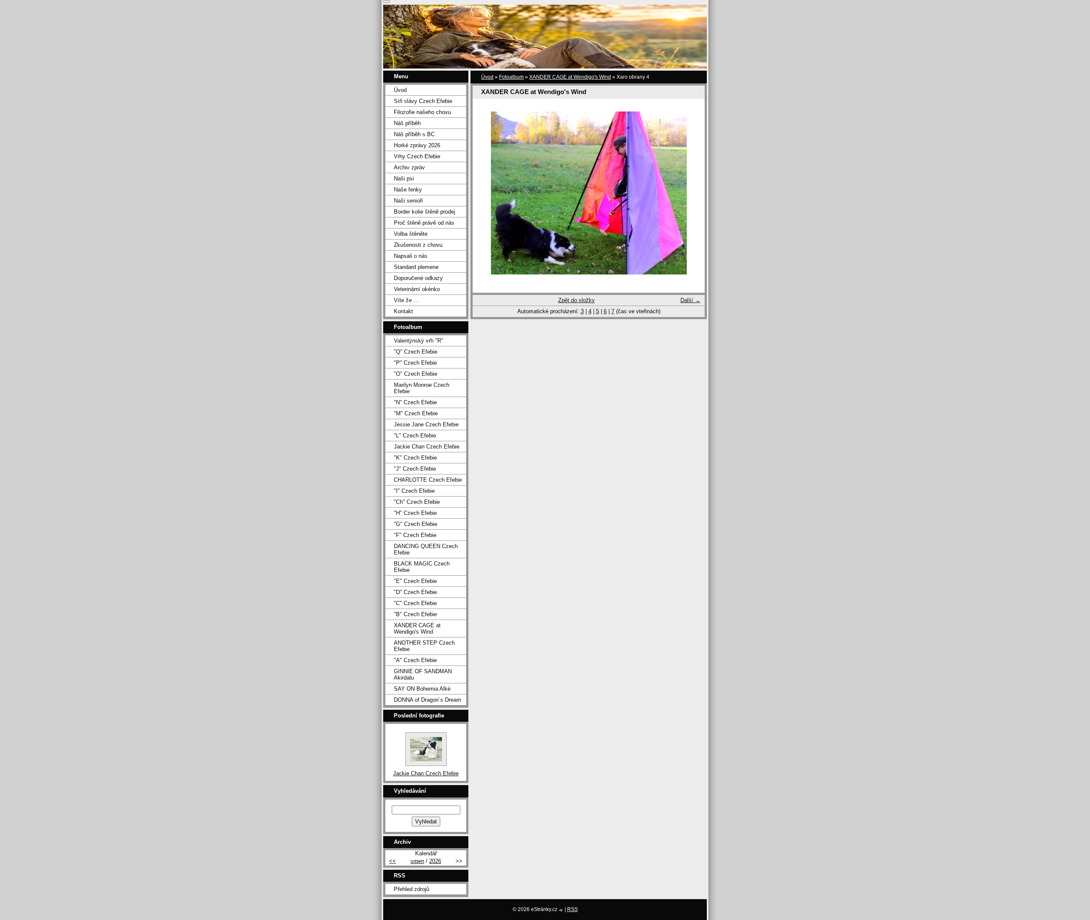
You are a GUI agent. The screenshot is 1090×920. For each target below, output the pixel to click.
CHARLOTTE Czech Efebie (428, 480)
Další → (690, 300)
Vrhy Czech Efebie (417, 156)
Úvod (487, 77)
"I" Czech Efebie (414, 491)
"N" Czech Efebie (415, 402)
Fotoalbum (511, 77)
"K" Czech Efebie (415, 457)
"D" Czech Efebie (415, 592)
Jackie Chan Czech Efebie (426, 446)
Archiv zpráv (409, 167)
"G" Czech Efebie (415, 524)
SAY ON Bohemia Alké (422, 689)
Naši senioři (408, 200)
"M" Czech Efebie (416, 413)
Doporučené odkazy (418, 278)
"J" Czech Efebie (415, 469)
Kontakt (403, 311)
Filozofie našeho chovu (422, 112)
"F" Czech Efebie (415, 535)
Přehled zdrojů (411, 889)
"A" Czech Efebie (415, 660)
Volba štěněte (410, 234)
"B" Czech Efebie (415, 614)
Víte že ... (406, 300)
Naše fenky (408, 189)
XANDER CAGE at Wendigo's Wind (570, 77)
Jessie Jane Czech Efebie (426, 424)
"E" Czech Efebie (415, 581)
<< (392, 861)
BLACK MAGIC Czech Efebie (422, 566)
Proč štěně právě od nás (424, 223)
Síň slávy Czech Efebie (423, 101)
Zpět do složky (576, 300)
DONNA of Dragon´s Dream (427, 700)
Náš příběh (407, 123)
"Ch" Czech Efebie (417, 502)
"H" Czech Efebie (415, 513)
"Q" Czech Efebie (415, 352)
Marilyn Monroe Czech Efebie (421, 388)
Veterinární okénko (417, 289)
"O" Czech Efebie (415, 374)
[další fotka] (690, 192)
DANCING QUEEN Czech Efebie (426, 549)
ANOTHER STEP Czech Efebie (424, 646)
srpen (417, 861)
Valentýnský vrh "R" (418, 340)
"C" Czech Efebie (415, 603)
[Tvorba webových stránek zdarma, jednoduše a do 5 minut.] (562, 910)
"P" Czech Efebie (415, 363)
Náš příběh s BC (414, 134)
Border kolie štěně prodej (424, 212)
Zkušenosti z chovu (418, 245)
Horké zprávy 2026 (417, 145)
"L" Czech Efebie (415, 435)
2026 (435, 861)
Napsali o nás (410, 256)
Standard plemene (416, 267)
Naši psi (404, 178)
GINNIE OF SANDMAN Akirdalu (423, 674)
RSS (572, 909)
